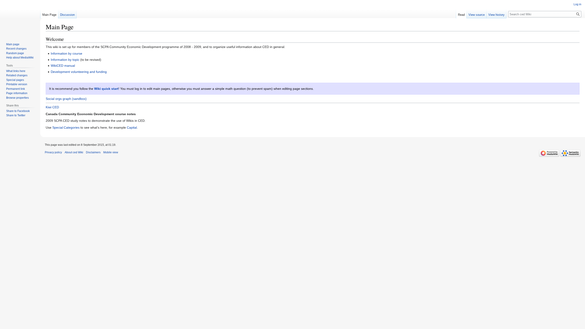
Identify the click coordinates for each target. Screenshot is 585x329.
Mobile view (110, 152)
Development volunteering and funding (79, 72)
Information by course (66, 53)
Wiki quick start (106, 88)
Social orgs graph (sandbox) (66, 99)
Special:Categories (66, 127)
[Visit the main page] (20, 18)
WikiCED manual (63, 65)
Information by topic (65, 59)
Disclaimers (93, 152)
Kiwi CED (52, 107)
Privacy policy (53, 152)
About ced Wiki (74, 152)
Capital (132, 127)
